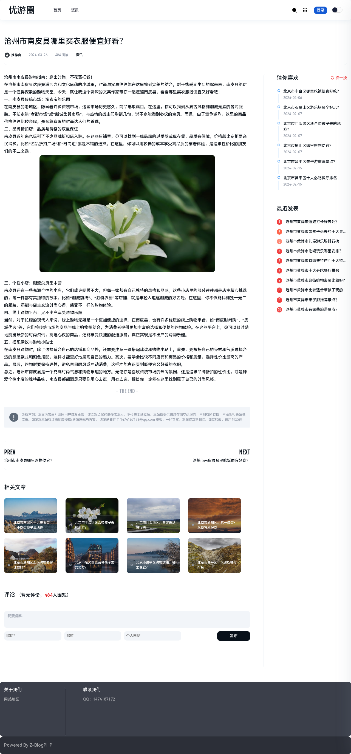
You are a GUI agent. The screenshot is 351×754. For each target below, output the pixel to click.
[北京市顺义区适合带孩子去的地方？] (92, 555)
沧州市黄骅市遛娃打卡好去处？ (312, 222)
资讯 (75, 10)
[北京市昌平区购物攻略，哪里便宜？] (153, 555)
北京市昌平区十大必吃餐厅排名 (310, 178)
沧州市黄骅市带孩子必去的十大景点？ (314, 232)
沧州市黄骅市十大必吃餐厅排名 (312, 270)
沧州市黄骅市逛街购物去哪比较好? (315, 280)
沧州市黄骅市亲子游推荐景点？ (312, 300)
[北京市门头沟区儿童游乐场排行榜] (153, 515)
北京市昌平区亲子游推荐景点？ (310, 162)
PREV (9, 452)
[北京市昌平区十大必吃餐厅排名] (214, 555)
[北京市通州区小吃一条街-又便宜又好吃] (214, 515)
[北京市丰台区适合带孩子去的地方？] (92, 515)
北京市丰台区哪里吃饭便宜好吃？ (312, 91)
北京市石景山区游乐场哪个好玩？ (312, 107)
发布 (233, 636)
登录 (320, 10)
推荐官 (16, 55)
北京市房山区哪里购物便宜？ (308, 145)
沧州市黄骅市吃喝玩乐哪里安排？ (314, 251)
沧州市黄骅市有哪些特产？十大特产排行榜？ (316, 261)
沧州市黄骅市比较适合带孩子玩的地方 (316, 290)
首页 (57, 10)
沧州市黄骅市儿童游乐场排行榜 (312, 241)
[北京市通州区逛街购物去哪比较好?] (30, 555)
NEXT (244, 452)
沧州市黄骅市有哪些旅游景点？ (312, 309)
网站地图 (11, 699)
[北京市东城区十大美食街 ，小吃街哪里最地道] (30, 515)
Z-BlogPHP (41, 745)
